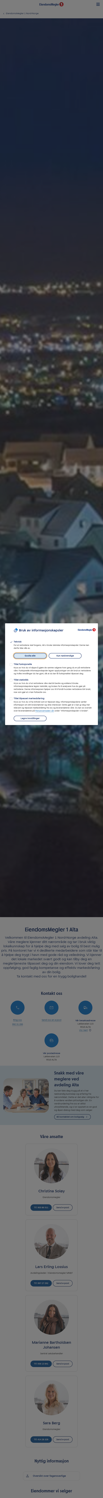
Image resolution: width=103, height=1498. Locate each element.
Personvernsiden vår (44, 711)
